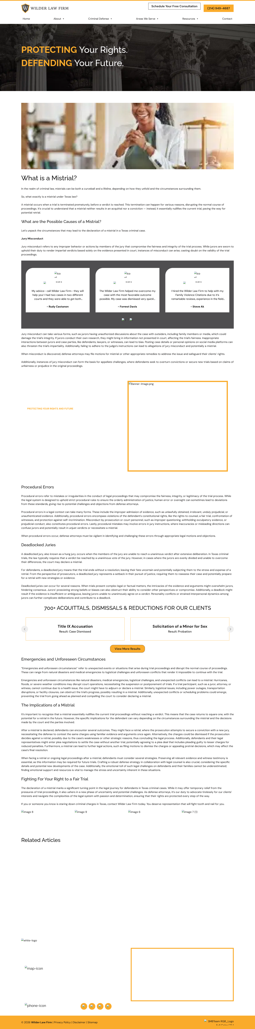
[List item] (84, 1006)
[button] (24, 629)
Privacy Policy (62, 1022)
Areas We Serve (145, 19)
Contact (227, 19)
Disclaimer (79, 1022)
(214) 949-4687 (218, 8)
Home (26, 19)
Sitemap (93, 1022)
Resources (188, 19)
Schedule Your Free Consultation (174, 6)
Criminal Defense (98, 19)
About (57, 19)
